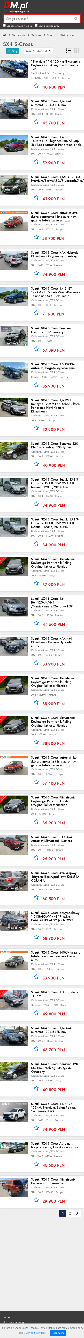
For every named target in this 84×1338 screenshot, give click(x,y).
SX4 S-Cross (67, 35)
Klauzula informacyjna (14, 1322)
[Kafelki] (76, 50)
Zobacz (42, 76)
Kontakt (7, 1317)
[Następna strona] (77, 1213)
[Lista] (68, 50)
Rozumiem (58, 1333)
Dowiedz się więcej (36, 1333)
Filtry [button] (14, 51)
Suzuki (50, 35)
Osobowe (36, 35)
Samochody (18, 35)
